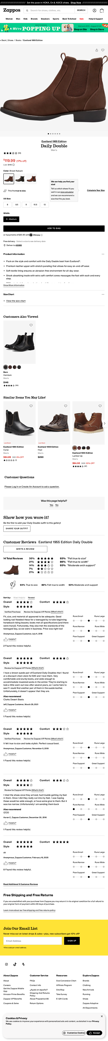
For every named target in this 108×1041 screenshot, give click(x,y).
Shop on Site (80, 29)
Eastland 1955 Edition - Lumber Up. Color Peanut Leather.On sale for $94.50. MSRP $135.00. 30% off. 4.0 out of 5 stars (88, 434)
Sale (82, 19)
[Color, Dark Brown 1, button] (14, 367)
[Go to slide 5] (57, 133)
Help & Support (96, 19)
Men (18, 19)
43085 (18, 245)
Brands (34, 19)
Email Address (13, 941)
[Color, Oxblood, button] (79, 448)
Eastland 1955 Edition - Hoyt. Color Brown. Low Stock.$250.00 (54, 430)
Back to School (69, 19)
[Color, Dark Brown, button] (88, 448)
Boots (18, 40)
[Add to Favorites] (31, 325)
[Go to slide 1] (48, 133)
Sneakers (45, 19)
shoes (10, 40)
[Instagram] (6, 964)
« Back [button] (3, 40)
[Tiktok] (15, 964)
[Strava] (23, 964)
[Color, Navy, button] (83, 448)
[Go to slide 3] (52, 133)
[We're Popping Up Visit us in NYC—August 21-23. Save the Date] (54, 27)
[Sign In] (94, 10)
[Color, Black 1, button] (19, 367)
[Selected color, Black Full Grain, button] (5, 367)
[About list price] (13, 165)
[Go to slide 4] (55, 133)
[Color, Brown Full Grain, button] (10, 367)
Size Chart (8, 294)
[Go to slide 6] (59, 133)
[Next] (104, 423)
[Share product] (96, 50)
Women (9, 19)
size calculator (67, 192)
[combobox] (51, 10)
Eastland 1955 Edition (32, 40)
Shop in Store (97, 29)
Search (81, 10)
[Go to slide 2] (50, 133)
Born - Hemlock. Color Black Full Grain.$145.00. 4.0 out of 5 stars (19, 354)
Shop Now (76, 2)
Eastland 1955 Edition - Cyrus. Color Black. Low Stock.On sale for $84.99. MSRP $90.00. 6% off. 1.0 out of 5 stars (19, 431)
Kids (25, 19)
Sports (56, 19)
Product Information (14, 254)
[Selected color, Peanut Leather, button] (74, 448)
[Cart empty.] (102, 10)
